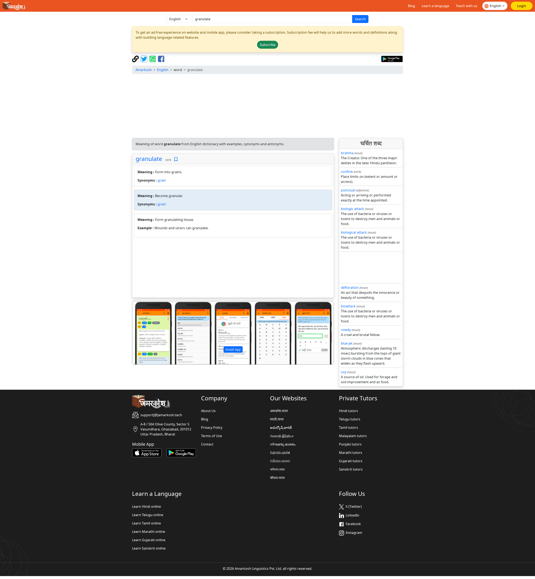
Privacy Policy (211, 427)
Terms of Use (211, 436)
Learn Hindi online (146, 506)
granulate (149, 159)
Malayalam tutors (353, 436)
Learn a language (435, 6)
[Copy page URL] (136, 58)
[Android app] (181, 452)
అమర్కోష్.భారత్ (281, 427)
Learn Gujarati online (148, 540)
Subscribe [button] (267, 44)
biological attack (354, 232)
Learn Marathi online (148, 531)
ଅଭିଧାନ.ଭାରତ (280, 461)
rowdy (346, 329)
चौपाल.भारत (277, 477)
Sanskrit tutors (351, 469)
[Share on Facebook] (161, 58)
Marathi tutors (350, 452)
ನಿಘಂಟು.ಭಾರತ (280, 452)
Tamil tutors (348, 427)
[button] (147, 332)
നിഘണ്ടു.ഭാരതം (283, 444)
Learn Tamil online (146, 523)
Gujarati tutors (350, 461)
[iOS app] (147, 452)
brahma (347, 153)
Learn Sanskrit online (149, 548)
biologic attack (352, 208)
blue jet (347, 343)
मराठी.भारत (277, 419)
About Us (208, 410)
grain (162, 180)
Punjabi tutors (350, 444)
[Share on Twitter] (144, 58)
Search (360, 19)
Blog (411, 6)
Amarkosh (143, 69)
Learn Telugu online (147, 515)
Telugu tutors (349, 419)
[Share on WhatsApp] (153, 58)
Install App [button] (233, 349)
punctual (348, 190)
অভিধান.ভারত (277, 469)
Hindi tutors (348, 410)
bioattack (348, 306)
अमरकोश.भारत (279, 410)
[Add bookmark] (175, 159)
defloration (350, 287)
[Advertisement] (267, 106)
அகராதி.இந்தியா (282, 436)
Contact (207, 444)
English (162, 69)
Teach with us (466, 6)
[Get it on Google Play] (392, 58)
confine (347, 171)
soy (343, 372)
